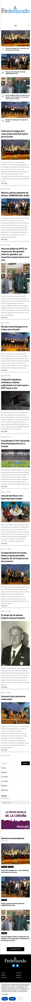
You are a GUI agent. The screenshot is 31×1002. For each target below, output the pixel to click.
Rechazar (12, 998)
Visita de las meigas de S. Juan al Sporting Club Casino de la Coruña (17, 49)
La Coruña (4, 781)
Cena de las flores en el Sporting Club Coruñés (12, 497)
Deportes (4, 772)
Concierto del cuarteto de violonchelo (13, 697)
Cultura (3, 768)
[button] (15, 26)
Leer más (4, 183)
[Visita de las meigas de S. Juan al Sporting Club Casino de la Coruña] (15, 853)
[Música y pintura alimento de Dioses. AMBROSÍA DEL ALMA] (15, 887)
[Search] (29, 25)
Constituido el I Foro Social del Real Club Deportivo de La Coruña (15, 443)
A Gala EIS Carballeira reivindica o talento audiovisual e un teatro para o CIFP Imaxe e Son (15, 383)
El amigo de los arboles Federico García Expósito (13, 616)
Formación (4, 777)
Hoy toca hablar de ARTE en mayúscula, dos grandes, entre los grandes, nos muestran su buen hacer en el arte (17, 96)
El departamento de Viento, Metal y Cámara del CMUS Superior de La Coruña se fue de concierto (14, 556)
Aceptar (5, 998)
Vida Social (4, 790)
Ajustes (6, 994)
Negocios (4, 785)
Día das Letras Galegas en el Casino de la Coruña (14, 328)
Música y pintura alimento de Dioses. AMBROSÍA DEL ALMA (15, 72)
